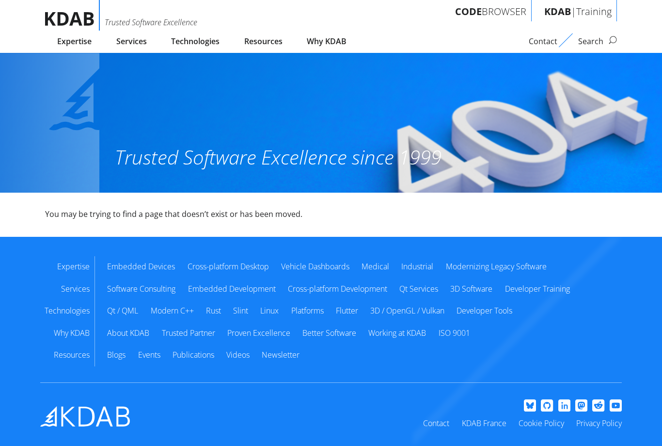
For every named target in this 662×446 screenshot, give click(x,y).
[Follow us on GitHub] (547, 406)
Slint (240, 310)
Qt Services (418, 288)
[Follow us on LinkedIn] (564, 406)
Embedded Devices (141, 266)
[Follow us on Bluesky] (530, 406)
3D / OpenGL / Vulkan (407, 310)
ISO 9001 (454, 333)
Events (149, 354)
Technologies (195, 41)
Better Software (329, 333)
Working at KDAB (397, 333)
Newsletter (280, 354)
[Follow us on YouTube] (616, 406)
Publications (193, 354)
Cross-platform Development (337, 288)
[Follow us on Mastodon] (581, 406)
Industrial (417, 266)
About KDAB (128, 333)
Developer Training (537, 288)
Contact (436, 423)
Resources (263, 41)
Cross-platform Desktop (228, 266)
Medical (375, 266)
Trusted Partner (188, 333)
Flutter (347, 310)
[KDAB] (72, 15)
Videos (238, 354)
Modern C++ (172, 310)
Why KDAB (327, 41)
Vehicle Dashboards (315, 266)
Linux (269, 310)
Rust (213, 310)
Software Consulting (141, 288)
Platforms (307, 310)
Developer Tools (484, 310)
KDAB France (484, 423)
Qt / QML (122, 310)
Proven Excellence (258, 333)
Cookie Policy (541, 423)
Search (591, 41)
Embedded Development (232, 288)
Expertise (74, 41)
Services (131, 41)
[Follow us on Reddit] (598, 406)
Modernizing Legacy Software (496, 266)
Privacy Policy (599, 423)
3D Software (471, 288)
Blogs (116, 354)
